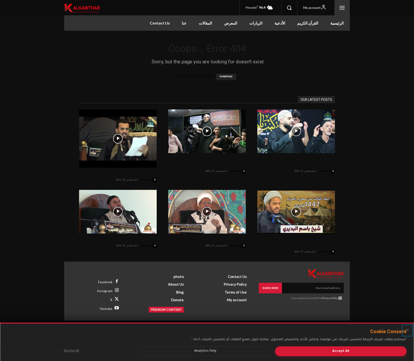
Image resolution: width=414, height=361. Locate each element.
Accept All (340, 351)
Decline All (71, 351)
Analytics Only (205, 351)
